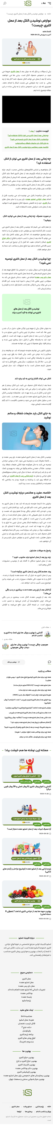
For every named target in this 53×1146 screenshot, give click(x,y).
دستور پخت (27, 1106)
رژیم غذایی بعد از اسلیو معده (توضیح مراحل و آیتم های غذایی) (27, 870)
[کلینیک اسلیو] (28, 3)
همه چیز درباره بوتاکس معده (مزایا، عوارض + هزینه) (33, 732)
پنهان (32, 131)
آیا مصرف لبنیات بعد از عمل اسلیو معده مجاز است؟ (29, 829)
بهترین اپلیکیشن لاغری (26, 1072)
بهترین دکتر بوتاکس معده (26, 1068)
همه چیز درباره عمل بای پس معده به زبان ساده (35, 690)
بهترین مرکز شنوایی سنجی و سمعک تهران (26, 1079)
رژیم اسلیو (26, 1000)
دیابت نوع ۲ (26, 1027)
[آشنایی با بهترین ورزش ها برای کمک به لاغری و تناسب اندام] (47, 634)
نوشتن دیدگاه (12, 662)
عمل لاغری (15, 71)
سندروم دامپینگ (26, 1041)
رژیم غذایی (28, 476)
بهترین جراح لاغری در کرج (26, 1061)
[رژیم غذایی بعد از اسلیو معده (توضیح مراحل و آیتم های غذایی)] (26, 851)
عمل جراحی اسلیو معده (36, 199)
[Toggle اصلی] (49, 3)
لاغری (45, 203)
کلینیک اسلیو (47, 31)
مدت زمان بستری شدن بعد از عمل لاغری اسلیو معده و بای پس (30, 712)
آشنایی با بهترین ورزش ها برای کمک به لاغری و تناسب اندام (23, 634)
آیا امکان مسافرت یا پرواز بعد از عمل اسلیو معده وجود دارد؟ (31, 722)
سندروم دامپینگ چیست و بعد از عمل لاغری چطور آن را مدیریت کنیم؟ (27, 727)
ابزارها (19, 1111)
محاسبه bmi (26, 1016)
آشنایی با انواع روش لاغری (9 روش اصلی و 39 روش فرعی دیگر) (27, 788)
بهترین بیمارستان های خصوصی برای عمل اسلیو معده (26, 1075)
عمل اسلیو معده (26, 982)
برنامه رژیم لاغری (26, 1034)
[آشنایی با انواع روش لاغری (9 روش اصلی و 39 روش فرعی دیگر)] (26, 769)
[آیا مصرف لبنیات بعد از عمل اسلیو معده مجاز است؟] (26, 811)
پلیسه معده (26, 997)
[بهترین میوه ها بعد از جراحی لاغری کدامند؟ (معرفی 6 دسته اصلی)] (26, 894)
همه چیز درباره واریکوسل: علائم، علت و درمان (35, 737)
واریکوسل (26, 1030)
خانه (49, 13)
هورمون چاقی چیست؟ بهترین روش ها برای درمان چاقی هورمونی (29, 646)
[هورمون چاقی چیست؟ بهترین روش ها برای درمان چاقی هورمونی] (5, 646)
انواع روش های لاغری (26, 1038)
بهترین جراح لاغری (26, 1057)
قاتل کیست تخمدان (26, 1023)
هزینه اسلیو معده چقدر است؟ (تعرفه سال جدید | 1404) (32, 695)
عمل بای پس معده (43, 277)
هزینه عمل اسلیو (26, 1020)
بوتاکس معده (26, 993)
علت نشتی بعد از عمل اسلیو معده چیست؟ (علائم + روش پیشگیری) (28, 717)
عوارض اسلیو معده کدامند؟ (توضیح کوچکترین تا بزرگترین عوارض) (28, 708)
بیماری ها (28, 1111)
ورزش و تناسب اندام (25, 782)
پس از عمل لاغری (17, 476)
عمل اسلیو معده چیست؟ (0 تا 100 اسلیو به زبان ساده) (32, 685)
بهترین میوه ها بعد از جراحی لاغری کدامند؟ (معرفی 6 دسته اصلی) (28, 913)
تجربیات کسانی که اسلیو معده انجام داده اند (26, 989)
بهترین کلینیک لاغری (26, 1064)
